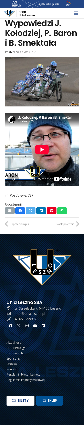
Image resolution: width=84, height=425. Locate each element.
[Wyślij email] (10, 210)
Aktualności (14, 342)
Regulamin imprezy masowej (26, 380)
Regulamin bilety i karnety (23, 374)
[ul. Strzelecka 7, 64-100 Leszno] (11, 308)
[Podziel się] (20, 210)
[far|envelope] (11, 313)
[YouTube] (35, 326)
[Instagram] (27, 326)
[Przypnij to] (51, 210)
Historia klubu (15, 353)
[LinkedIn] (43, 326)
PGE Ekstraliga (16, 348)
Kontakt (12, 369)
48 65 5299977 (25, 319)
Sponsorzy (13, 358)
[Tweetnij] (30, 210)
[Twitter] (19, 326)
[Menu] (76, 13)
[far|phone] (11, 319)
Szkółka (12, 364)
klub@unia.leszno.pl (30, 313)
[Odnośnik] (19, 13)
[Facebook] (11, 326)
